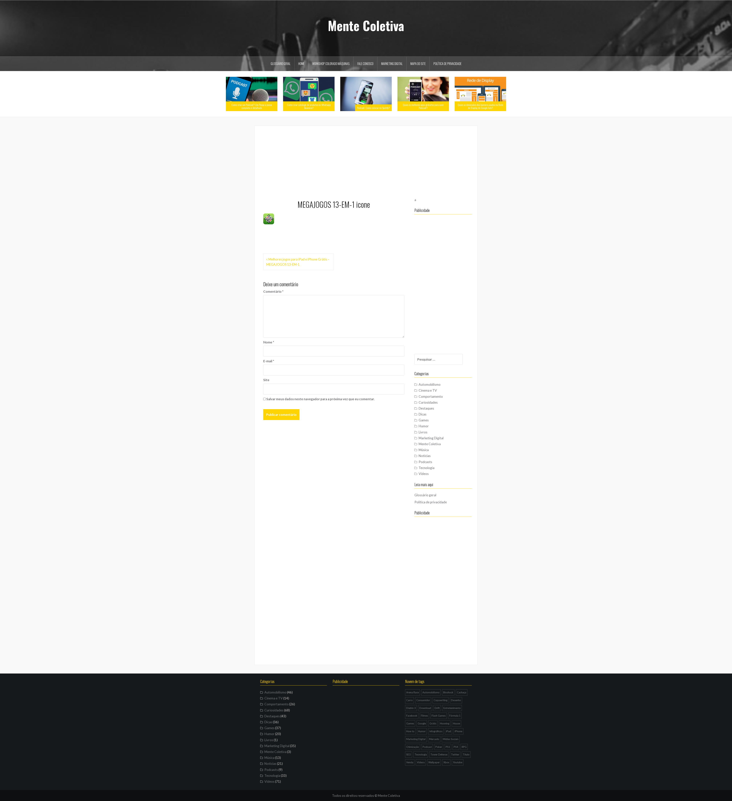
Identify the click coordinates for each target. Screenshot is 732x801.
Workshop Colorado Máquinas (331, 63)
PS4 (456, 746)
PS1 (448, 746)
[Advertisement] (366, 161)
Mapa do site (418, 63)
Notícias (425, 456)
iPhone (458, 731)
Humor (424, 426)
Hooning (444, 723)
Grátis (432, 723)
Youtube (457, 762)
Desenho (456, 700)
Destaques (426, 408)
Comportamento (431, 396)
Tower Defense (438, 754)
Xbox (446, 762)
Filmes (424, 715)
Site (266, 380)
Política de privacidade (447, 63)
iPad (448, 731)
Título (466, 754)
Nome (268, 342)
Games (424, 420)
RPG (464, 746)
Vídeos (424, 474)
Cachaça (461, 692)
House (456, 723)
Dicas (422, 414)
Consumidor (423, 700)
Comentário (273, 291)
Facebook (411, 715)
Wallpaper (434, 762)
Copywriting (440, 700)
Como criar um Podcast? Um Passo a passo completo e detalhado (251, 106)
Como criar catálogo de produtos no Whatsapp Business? (309, 106)
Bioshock (448, 692)
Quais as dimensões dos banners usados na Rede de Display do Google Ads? (480, 106)
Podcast (427, 746)
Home (301, 63)
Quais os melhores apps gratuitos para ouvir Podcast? (423, 106)
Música (424, 450)
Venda (409, 762)
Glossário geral (281, 63)
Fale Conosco (365, 63)
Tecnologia (426, 468)
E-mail (268, 361)
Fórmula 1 (455, 715)
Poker (438, 746)
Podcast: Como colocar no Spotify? (373, 108)
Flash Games (439, 715)
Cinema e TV (428, 390)
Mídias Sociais (450, 739)
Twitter (455, 754)
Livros (423, 432)
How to (410, 731)
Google (422, 723)
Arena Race (412, 692)
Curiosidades (428, 402)
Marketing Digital (392, 63)
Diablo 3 (411, 708)
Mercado (434, 739)
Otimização (412, 746)
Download (425, 708)
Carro (409, 700)
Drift (437, 708)
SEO (408, 754)
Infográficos (435, 731)
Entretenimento (452, 708)
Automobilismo (430, 384)
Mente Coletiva (366, 25)
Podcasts (425, 462)
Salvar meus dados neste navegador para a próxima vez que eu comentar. (320, 399)
